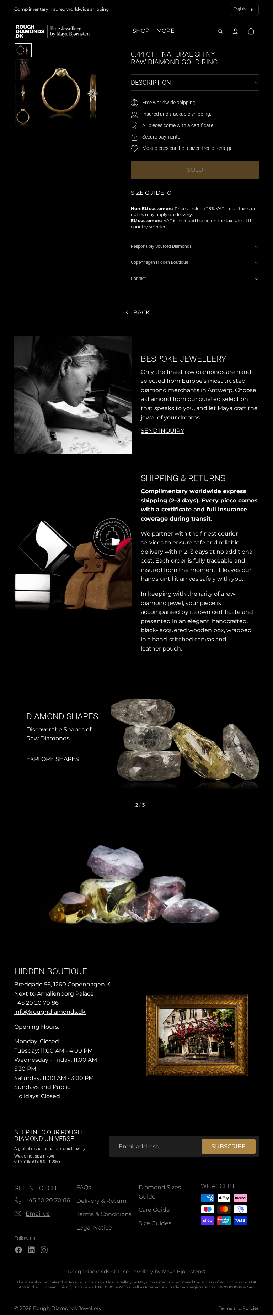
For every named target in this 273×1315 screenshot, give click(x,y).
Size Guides (155, 1223)
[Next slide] (250, 738)
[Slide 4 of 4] (23, 115)
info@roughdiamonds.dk (50, 1011)
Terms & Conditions (104, 1214)
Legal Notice (94, 1227)
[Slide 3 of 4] (23, 93)
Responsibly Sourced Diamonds (161, 246)
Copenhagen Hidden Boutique (159, 262)
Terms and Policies (239, 1308)
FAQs (83, 1187)
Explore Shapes (52, 759)
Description (151, 82)
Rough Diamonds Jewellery (67, 1308)
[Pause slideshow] (124, 805)
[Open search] (220, 31)
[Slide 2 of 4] (23, 69)
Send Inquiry (162, 430)
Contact (138, 278)
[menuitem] (165, 31)
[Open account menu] (235, 31)
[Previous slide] (22, 738)
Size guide (148, 192)
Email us (38, 1213)
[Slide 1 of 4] (23, 50)
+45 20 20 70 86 (48, 1200)
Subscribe (229, 1146)
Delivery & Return (101, 1200)
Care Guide (154, 1209)
